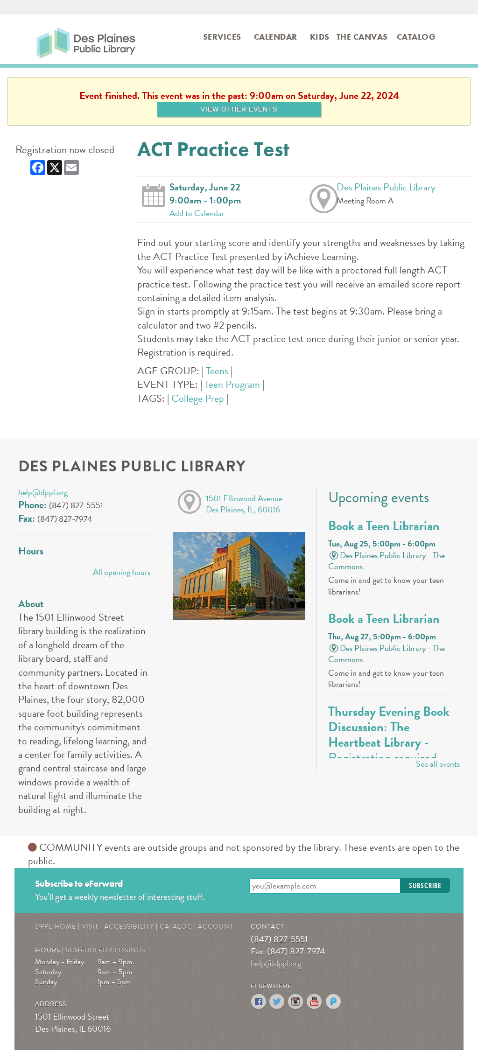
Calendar (275, 36)
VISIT (90, 926)
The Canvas (362, 36)
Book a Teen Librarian (384, 525)
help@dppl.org (43, 492)
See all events (438, 763)
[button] (425, 885)
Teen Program (232, 384)
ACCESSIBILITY (129, 926)
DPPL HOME (55, 926)
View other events (239, 109)
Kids (320, 36)
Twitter (277, 1002)
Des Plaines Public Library (55, 40)
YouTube (315, 1002)
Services (222, 36)
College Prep (197, 398)
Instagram (296, 1002)
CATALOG (176, 926)
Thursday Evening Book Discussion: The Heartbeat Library (389, 735)
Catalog (416, 36)
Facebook (259, 1002)
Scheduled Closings (105, 950)
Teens (217, 370)
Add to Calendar (197, 213)
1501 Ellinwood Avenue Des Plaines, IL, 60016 (244, 504)
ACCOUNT (215, 926)
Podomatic (333, 1002)
